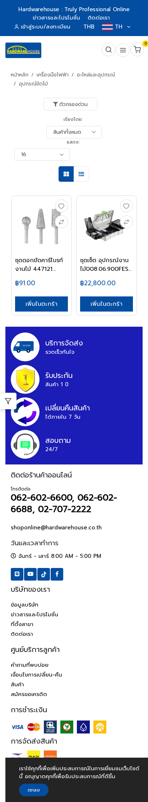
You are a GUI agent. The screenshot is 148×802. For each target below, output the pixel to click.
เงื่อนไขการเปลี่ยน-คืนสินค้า (36, 679)
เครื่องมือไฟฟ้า (53, 75)
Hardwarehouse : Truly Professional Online (73, 9)
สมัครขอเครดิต (29, 694)
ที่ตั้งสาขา (22, 624)
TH (119, 27)
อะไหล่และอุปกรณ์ (96, 75)
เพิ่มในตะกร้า (41, 304)
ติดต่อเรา (22, 634)
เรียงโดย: (73, 119)
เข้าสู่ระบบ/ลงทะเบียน (45, 27)
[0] (136, 50)
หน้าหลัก (19, 75)
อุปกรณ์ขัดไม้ (33, 84)
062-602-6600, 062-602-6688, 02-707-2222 (64, 503)
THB (88, 27)
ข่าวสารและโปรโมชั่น (34, 614)
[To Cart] (61, 221)
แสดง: (73, 141)
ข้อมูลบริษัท (24, 605)
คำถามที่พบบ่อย (29, 665)
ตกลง (34, 789)
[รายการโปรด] (61, 205)
